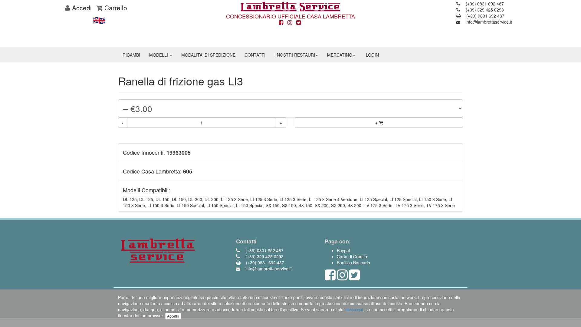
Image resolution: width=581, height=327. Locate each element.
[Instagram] (289, 23)
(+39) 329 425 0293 (484, 10)
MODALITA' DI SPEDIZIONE (208, 55)
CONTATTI (255, 55)
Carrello (115, 7)
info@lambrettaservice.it (488, 22)
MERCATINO (339, 55)
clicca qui (354, 309)
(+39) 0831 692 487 (484, 4)
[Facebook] (281, 23)
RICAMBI (131, 55)
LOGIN (372, 55)
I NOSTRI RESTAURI (294, 55)
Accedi (81, 7)
